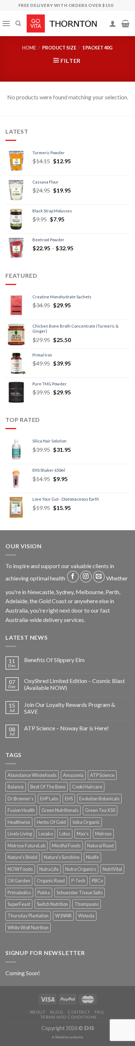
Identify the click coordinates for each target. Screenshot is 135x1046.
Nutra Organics (80, 869)
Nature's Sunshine (62, 857)
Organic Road (51, 880)
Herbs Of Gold (51, 822)
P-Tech (78, 880)
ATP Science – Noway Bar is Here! (66, 728)
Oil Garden (19, 880)
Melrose (103, 834)
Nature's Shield (22, 857)
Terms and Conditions (68, 1017)
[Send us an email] (99, 577)
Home (29, 48)
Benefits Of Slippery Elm (54, 659)
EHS (69, 798)
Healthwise (19, 822)
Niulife (92, 857)
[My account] (112, 23)
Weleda (86, 916)
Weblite (62, 1037)
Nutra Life (49, 869)
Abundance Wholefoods (32, 775)
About (38, 1012)
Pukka (43, 892)
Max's (83, 834)
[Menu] (6, 23)
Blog (56, 1012)
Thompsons (87, 904)
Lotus (64, 834)
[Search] (18, 23)
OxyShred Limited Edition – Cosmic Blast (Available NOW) (74, 684)
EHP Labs (49, 798)
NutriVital (112, 869)
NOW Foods (20, 869)
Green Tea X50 (100, 810)
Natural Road (100, 845)
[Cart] (125, 23)
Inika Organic (86, 822)
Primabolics (19, 892)
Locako (46, 834)
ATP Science (102, 775)
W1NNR (63, 916)
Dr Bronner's (20, 798)
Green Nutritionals (59, 810)
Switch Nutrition (52, 904)
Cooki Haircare (87, 787)
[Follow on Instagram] (86, 577)
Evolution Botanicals (99, 798)
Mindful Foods (66, 845)
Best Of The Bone (48, 787)
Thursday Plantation (28, 916)
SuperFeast (19, 904)
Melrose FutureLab (26, 845)
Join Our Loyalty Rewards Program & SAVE (69, 708)
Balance (16, 787)
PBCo (97, 880)
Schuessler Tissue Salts (80, 892)
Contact (79, 1012)
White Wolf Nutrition (28, 927)
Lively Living (20, 834)
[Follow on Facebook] (73, 577)
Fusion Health (21, 810)
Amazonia (73, 775)
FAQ (99, 1012)
